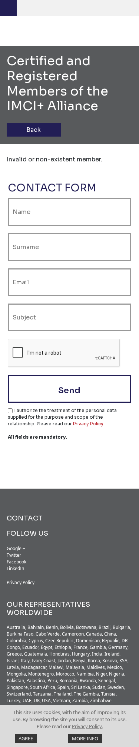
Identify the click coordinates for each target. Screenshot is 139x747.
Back (33, 130)
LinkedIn (15, 568)
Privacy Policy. (87, 726)
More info (85, 738)
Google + (16, 548)
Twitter (14, 555)
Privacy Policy (20, 582)
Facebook (16, 562)
